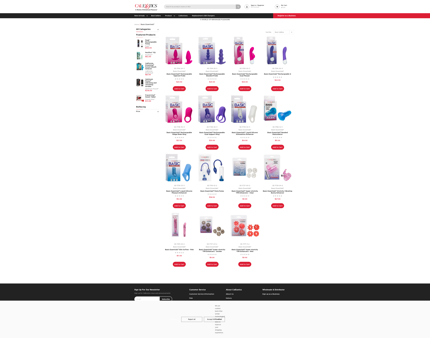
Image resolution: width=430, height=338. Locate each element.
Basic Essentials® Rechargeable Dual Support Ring (212, 133)
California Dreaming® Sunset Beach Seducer (150, 66)
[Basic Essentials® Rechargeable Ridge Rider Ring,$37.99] (179, 109)
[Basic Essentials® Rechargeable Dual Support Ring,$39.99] (212, 109)
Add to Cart (179, 89)
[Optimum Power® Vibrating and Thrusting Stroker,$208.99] (140, 82)
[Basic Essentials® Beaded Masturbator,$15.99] (277, 109)
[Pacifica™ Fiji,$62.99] (140, 56)
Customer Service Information (201, 294)
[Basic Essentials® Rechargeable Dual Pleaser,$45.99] (245, 50)
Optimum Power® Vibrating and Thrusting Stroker (151, 82)
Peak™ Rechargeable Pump (151, 42)
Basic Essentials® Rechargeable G (277, 74)
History (229, 298)
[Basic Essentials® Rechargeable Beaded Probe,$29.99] (212, 50)
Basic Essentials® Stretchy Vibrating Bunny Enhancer (277, 192)
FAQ (191, 298)
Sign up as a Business (271, 294)
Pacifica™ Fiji (150, 52)
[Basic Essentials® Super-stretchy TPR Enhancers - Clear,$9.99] (245, 167)
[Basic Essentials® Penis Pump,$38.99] (212, 167)
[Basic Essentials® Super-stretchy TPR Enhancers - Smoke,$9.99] (212, 226)
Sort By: (269, 32)
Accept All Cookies (214, 319)
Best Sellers (156, 16)
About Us (229, 294)
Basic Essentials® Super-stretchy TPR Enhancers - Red (245, 250)
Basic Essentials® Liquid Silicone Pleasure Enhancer (179, 192)
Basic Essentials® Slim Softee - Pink (179, 249)
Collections (183, 16)
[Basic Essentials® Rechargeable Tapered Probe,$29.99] (179, 50)
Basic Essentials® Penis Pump (212, 191)
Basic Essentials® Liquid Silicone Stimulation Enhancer (245, 133)
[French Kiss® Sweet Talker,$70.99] (140, 98)
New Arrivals (139, 16)
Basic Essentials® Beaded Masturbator (277, 133)
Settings (173, 319)
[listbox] (283, 32)
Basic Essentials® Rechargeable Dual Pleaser (244, 75)
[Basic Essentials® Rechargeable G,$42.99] (277, 50)
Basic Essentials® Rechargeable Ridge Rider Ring (179, 133)
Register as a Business (287, 16)
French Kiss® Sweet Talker (150, 96)
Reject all (191, 319)
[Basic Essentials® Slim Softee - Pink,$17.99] (179, 226)
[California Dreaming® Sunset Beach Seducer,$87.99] (140, 66)
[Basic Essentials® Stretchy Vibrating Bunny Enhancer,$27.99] (277, 167)
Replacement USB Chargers (203, 16)
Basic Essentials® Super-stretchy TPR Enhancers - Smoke (212, 250)
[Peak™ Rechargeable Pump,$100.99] (140, 43)
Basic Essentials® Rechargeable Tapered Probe (179, 75)
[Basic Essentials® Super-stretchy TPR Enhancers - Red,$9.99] (245, 226)
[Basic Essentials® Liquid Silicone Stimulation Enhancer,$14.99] (245, 109)
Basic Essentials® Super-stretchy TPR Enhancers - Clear (245, 192)
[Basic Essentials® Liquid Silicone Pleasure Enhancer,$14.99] (179, 167)
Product (168, 16)
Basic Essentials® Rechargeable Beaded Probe (212, 75)
